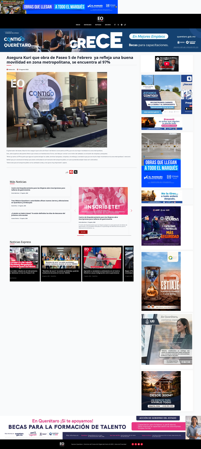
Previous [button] (2, 7)
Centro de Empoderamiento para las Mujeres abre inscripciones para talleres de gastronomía (38, 189)
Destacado (87, 25)
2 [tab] (167, 366)
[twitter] (118, 24)
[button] (131, 210)
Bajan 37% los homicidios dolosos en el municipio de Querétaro (28, 272)
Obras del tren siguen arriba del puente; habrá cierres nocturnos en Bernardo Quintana (73, 272)
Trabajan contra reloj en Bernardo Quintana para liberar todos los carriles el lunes (114, 272)
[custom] (121, 24)
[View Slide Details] (166, 339)
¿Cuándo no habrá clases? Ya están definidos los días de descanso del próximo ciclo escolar (38, 214)
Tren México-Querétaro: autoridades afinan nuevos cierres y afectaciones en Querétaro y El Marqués (40, 202)
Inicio (78, 25)
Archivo (108, 25)
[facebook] (115, 24)
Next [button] (116, 7)
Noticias (98, 25)
